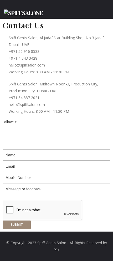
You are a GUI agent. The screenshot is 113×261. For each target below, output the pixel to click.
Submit (17, 224)
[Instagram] (9, 135)
